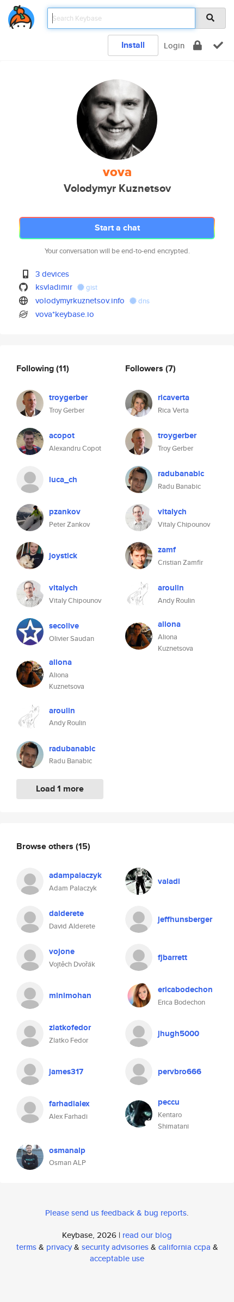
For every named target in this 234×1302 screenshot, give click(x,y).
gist (90, 287)
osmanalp (67, 1150)
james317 (66, 1071)
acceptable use (117, 1258)
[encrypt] (197, 45)
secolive (64, 626)
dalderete (66, 913)
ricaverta (173, 397)
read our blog (147, 1235)
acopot (62, 435)
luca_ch (63, 479)
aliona (60, 662)
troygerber (68, 397)
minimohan (70, 995)
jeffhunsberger (185, 919)
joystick (63, 556)
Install (133, 45)
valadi (169, 881)
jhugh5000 (178, 1033)
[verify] (218, 45)
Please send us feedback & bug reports (116, 1212)
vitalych (63, 588)
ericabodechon (185, 989)
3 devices (52, 273)
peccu (169, 1102)
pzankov (65, 512)
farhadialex (69, 1104)
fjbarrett (172, 957)
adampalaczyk (75, 875)
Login (174, 45)
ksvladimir (53, 286)
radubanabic (72, 749)
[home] (21, 15)
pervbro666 (179, 1071)
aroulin (62, 711)
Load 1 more (60, 788)
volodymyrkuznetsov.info (80, 300)
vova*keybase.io (64, 314)
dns (143, 301)
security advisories (115, 1247)
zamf (167, 550)
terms (26, 1247)
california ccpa (184, 1247)
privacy (59, 1247)
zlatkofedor (70, 1027)
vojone (62, 951)
